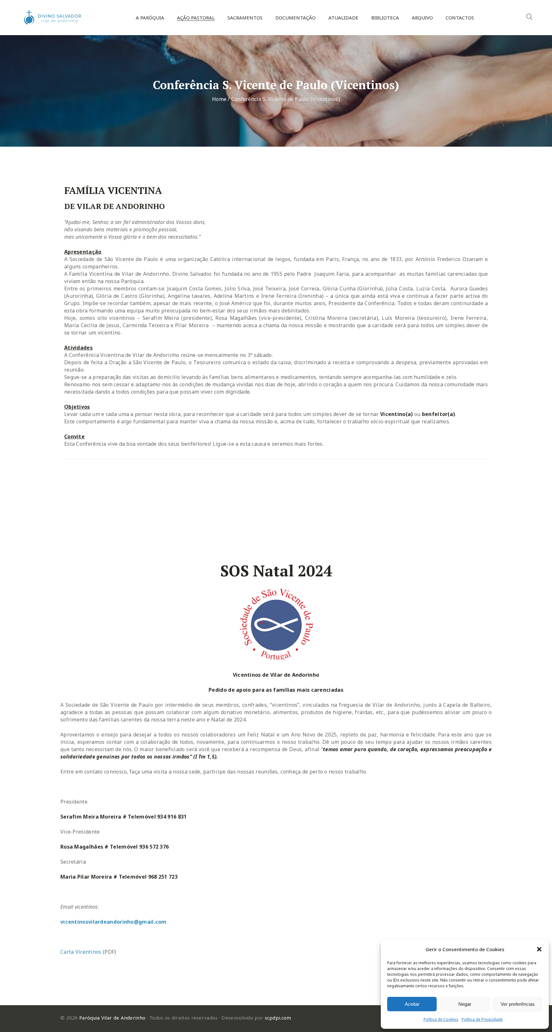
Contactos (460, 18)
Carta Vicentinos (81, 951)
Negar (464, 1004)
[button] (539, 949)
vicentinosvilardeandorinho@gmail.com (113, 921)
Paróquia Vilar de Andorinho (112, 1017)
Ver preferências (518, 1004)
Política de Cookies (441, 1019)
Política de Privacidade (482, 1019)
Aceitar (412, 1004)
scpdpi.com (278, 1017)
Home (219, 99)
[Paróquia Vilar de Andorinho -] (51, 18)
